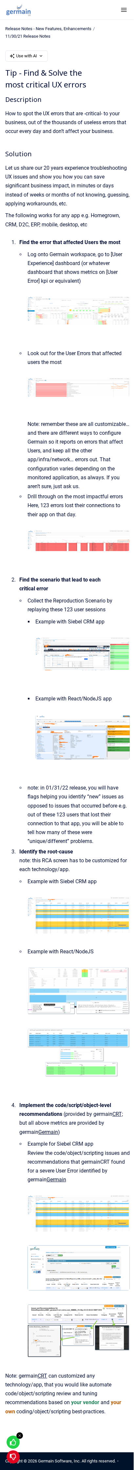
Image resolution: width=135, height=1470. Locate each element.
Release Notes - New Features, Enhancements (48, 28)
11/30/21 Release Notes (27, 36)
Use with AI (26, 55)
